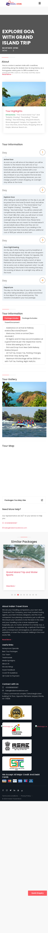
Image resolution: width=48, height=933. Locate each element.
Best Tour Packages (10, 651)
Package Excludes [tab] (29, 318)
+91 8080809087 (10, 523)
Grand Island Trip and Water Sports (22, 573)
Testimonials (7, 657)
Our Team (6, 654)
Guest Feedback (8, 670)
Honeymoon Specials (10, 648)
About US (5, 664)
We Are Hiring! (7, 667)
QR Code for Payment (10, 676)
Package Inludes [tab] (12, 318)
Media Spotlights (8, 660)
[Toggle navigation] (40, 3)
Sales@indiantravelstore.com (15, 528)
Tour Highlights (14, 111)
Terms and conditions (10, 796)
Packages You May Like (15, 500)
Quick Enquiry (37, 893)
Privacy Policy (26, 796)
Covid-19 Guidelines (10, 673)
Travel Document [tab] (12, 322)
